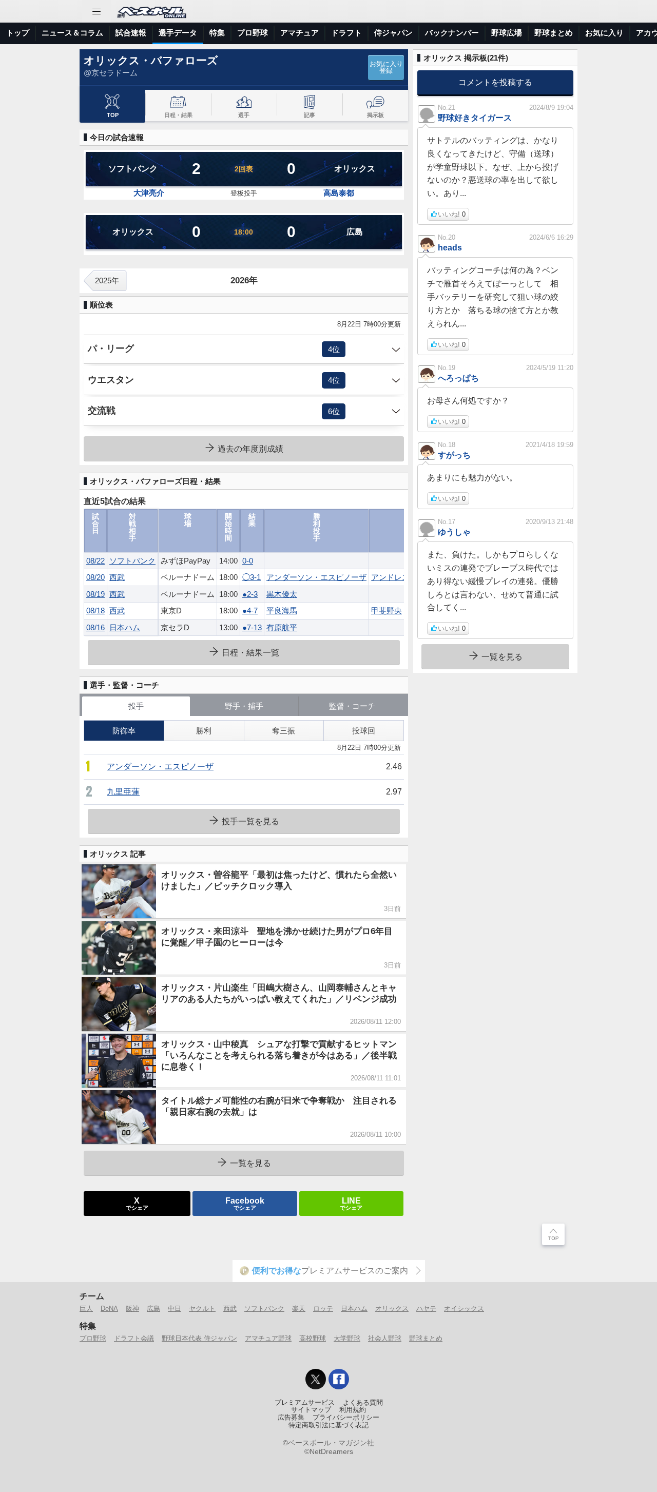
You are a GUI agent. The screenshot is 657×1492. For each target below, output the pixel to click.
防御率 (124, 730)
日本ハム (124, 627)
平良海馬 (281, 610)
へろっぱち (458, 377)
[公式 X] (315, 1379)
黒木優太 (281, 594)
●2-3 (250, 594)
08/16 (95, 627)
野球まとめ (553, 32)
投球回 (363, 730)
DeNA (109, 1308)
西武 (117, 577)
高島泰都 (338, 192)
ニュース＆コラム (72, 32)
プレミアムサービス (305, 1402)
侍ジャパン (393, 32)
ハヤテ (426, 1308)
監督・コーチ (352, 706)
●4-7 (250, 610)
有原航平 (281, 627)
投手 (136, 706)
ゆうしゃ (454, 531)
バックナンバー (452, 32)
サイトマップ (311, 1409)
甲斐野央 (386, 610)
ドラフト (346, 32)
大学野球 (347, 1338)
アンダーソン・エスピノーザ (316, 577)
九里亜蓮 (123, 791)
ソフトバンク (132, 560)
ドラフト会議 (134, 1338)
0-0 (247, 560)
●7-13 (252, 627)
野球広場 (506, 32)
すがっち (454, 454)
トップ (17, 32)
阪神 (132, 1308)
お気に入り (604, 32)
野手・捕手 (244, 706)
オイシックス (464, 1308)
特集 (217, 32)
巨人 (86, 1308)
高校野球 (312, 1338)
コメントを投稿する (495, 82)
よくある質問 (363, 1402)
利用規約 (352, 1409)
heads (450, 247)
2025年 (107, 280)
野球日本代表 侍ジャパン (199, 1338)
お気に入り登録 (386, 67)
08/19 (95, 594)
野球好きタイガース (475, 117)
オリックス (392, 1308)
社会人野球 (384, 1338)
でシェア (137, 1203)
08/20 (95, 577)
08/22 (95, 560)
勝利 (203, 730)
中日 (174, 1308)
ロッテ (323, 1308)
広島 (153, 1308)
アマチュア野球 (268, 1338)
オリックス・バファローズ (151, 60)
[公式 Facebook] (338, 1379)
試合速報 (130, 32)
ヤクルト (202, 1308)
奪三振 (283, 730)
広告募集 (291, 1417)
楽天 (298, 1308)
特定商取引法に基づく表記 (328, 1425)
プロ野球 (252, 32)
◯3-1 (251, 577)
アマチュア (299, 32)
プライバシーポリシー (346, 1417)
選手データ (178, 32)
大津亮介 (148, 192)
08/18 (95, 610)
